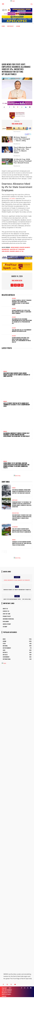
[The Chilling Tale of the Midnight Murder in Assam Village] (6, 329)
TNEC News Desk (17, 124)
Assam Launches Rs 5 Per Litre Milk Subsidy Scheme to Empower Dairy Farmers (21, 311)
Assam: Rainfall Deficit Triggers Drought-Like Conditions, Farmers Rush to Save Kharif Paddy (21, 302)
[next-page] (6, 552)
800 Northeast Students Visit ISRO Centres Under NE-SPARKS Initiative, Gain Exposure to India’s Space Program (22, 517)
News (5, 371)
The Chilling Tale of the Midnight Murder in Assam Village (21, 330)
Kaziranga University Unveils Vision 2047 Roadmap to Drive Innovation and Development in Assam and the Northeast (16, 434)
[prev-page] (3, 552)
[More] (30, 107)
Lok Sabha (12, 198)
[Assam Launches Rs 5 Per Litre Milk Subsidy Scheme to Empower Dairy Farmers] (6, 311)
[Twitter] (13, 107)
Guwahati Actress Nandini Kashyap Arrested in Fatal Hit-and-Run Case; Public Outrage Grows (22, 543)
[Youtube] (22, 285)
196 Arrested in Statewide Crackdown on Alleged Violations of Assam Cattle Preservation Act (22, 321)
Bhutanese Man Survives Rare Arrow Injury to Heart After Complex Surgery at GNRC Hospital (16, 374)
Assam (18, 26)
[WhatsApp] (21, 107)
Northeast (10, 26)
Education (15, 513)
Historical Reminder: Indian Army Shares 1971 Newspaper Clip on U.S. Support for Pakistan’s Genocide (21, 491)
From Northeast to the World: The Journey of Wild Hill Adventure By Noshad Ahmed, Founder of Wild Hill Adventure (21, 504)
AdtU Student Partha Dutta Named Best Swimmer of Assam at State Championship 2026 (16, 404)
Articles (14, 500)
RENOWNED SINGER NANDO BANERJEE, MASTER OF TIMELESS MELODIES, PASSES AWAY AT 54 (16, 249)
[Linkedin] (25, 107)
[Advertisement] (17, 44)
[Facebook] (9, 107)
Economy (15, 526)
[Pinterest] (17, 107)
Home (3, 26)
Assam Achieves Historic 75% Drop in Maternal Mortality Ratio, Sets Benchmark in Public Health (21, 340)
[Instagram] (15, 285)
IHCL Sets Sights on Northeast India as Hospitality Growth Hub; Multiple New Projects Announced (21, 530)
